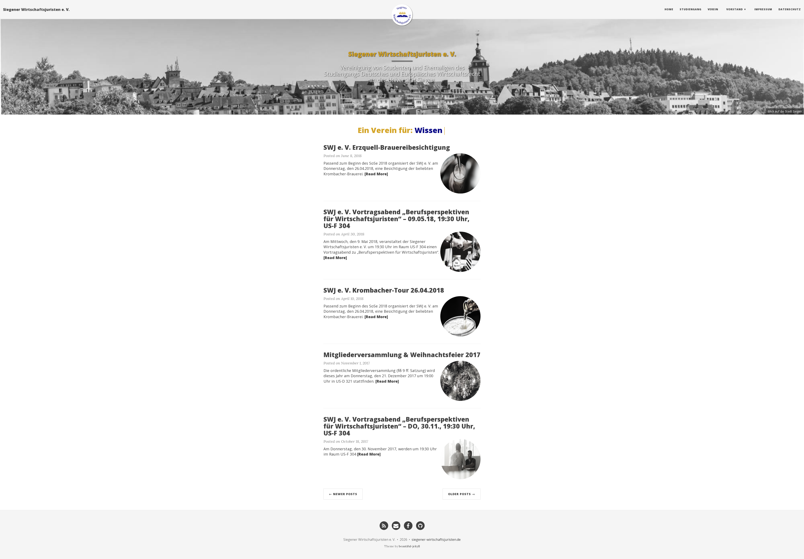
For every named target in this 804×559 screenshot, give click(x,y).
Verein (713, 9)
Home (669, 9)
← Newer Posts (343, 494)
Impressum (763, 9)
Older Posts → (461, 494)
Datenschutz (789, 9)
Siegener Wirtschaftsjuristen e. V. (36, 9)
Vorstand (734, 9)
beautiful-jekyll (409, 546)
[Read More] (376, 173)
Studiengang (690, 9)
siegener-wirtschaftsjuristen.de (436, 539)
